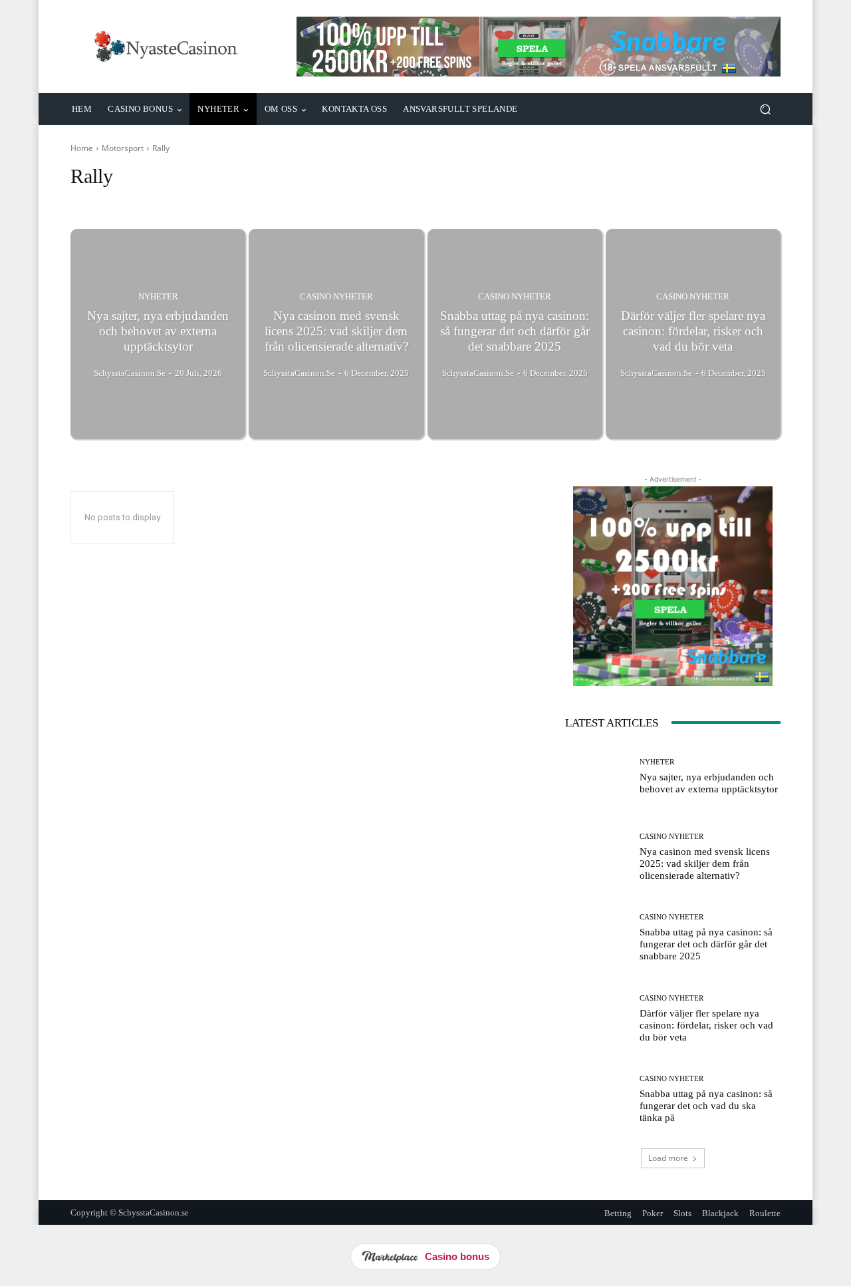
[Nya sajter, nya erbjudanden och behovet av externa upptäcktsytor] (157, 334)
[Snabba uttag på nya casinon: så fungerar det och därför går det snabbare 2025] (514, 334)
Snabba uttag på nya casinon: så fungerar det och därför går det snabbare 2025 (706, 944)
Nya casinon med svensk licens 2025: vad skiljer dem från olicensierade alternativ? (705, 863)
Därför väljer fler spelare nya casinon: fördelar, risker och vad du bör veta (706, 1025)
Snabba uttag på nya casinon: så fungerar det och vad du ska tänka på (706, 1105)
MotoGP (134, 201)
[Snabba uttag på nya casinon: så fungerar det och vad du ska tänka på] (597, 1099)
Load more (668, 1158)
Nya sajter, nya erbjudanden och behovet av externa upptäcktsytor (709, 783)
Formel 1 (91, 201)
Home (81, 148)
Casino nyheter (336, 296)
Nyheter (158, 296)
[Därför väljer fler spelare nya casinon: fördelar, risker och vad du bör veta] (693, 334)
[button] (765, 109)
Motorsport (123, 148)
